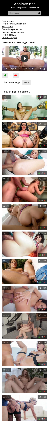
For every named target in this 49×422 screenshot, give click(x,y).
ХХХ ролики (7, 26)
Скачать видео (17, 82)
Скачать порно (9, 37)
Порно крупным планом (14, 23)
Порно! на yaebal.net (12, 29)
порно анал (23, 7)
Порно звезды (9, 34)
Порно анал (8, 21)
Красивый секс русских (13, 32)
